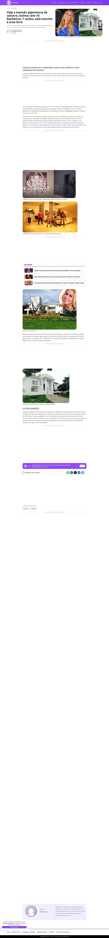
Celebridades (74, 2)
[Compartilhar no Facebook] (71, 472)
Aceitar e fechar (14, 927)
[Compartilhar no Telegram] (82, 472)
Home (54, 2)
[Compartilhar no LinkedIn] (78, 472)
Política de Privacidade (62, 932)
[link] (31, 911)
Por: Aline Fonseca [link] (16, 30)
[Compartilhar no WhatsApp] (67, 472)
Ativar (82, 466)
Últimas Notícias (63, 2)
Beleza (95, 2)
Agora (82, 2)
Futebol (89, 2)
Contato (51, 932)
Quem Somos (16, 932)
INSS (100, 2)
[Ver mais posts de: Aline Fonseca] (8, 31)
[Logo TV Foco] (13, 2)
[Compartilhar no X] (75, 472)
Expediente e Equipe (29, 932)
